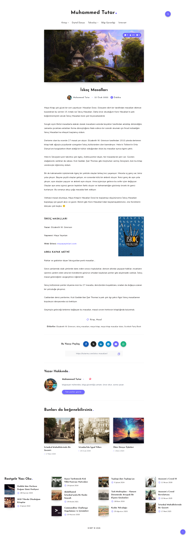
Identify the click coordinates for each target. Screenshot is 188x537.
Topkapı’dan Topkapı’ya (123, 479)
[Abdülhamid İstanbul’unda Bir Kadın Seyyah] (57, 495)
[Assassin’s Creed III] (151, 482)
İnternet (122, 23)
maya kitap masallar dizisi (112, 326)
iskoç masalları (82, 326)
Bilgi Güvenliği (108, 23)
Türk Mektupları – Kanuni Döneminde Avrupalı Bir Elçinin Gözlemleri (123, 495)
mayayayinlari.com (66, 243)
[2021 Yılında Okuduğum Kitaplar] (9, 502)
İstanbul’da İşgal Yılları (90, 447)
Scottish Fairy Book (132, 326)
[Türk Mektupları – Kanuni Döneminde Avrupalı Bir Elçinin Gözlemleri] (103, 495)
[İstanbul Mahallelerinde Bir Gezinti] (151, 508)
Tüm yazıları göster (73, 392)
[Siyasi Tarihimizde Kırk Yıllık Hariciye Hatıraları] (57, 482)
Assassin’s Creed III (167, 479)
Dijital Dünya (78, 23)
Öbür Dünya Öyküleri (123, 447)
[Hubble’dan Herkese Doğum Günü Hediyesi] (9, 489)
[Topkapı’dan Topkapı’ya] (103, 482)
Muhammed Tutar (93, 12)
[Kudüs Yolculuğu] (103, 511)
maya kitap (95, 326)
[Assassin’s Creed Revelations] (151, 495)
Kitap (64, 23)
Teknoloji (92, 23)
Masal (99, 320)
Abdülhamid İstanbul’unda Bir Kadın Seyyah (75, 495)
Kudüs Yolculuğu (119, 508)
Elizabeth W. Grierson (66, 326)
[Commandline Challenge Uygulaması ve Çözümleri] (57, 511)
